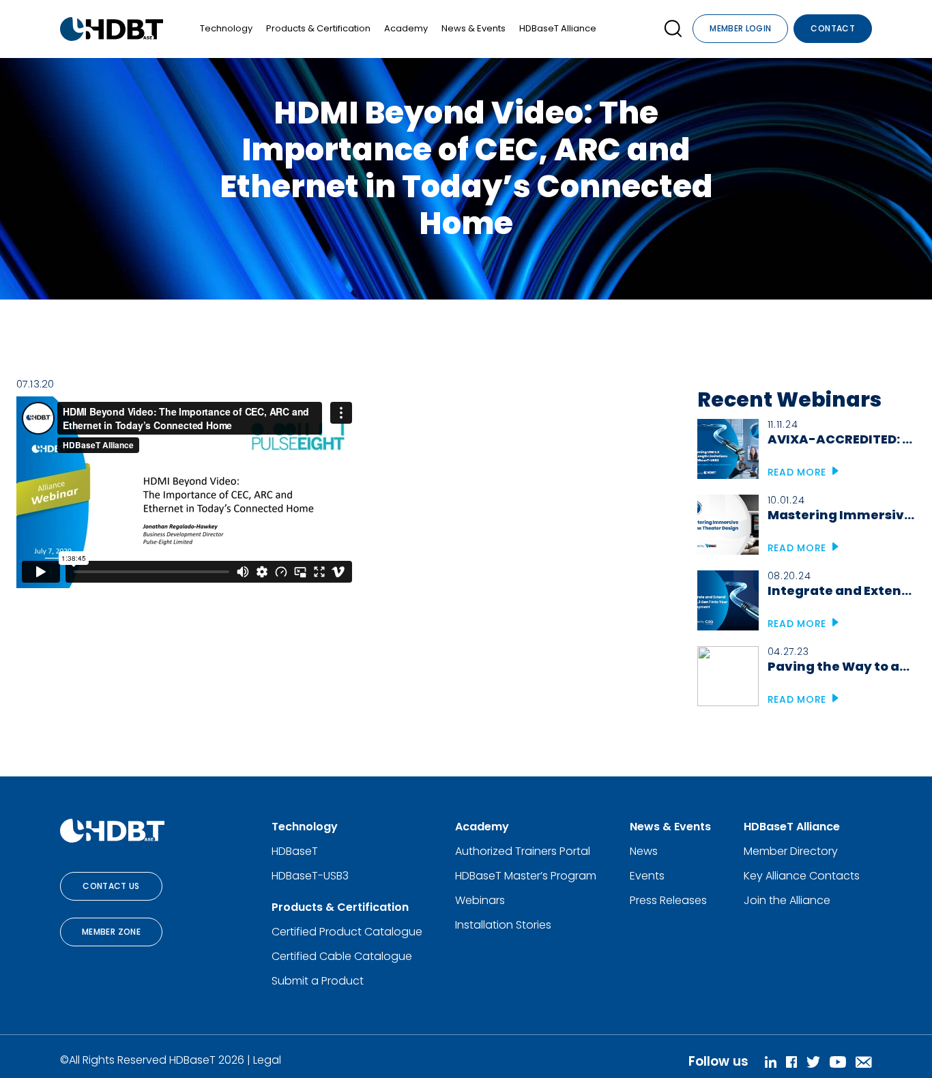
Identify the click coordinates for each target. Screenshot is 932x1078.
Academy (406, 28)
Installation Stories (503, 925)
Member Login (740, 28)
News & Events (473, 28)
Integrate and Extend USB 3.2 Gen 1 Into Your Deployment (842, 590)
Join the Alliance (787, 900)
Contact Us (111, 886)
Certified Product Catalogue (347, 931)
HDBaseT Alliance (557, 28)
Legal (267, 1060)
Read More (799, 472)
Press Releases (668, 900)
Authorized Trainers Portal (522, 851)
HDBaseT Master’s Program (525, 876)
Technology (226, 28)
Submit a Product (318, 981)
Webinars (480, 900)
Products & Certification (318, 28)
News (644, 851)
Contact (833, 28)
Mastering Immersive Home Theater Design (842, 514)
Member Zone (111, 931)
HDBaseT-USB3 (310, 876)
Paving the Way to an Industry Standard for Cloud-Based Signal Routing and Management (842, 666)
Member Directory (791, 851)
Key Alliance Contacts (802, 876)
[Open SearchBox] (673, 29)
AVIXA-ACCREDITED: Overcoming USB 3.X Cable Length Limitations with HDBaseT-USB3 (842, 439)
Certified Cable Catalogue (342, 956)
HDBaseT (295, 851)
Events (647, 876)
